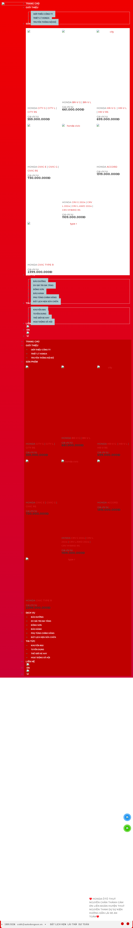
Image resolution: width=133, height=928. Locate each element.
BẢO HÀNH (36, 629)
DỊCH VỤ (30, 612)
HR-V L (122, 108)
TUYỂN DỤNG (37, 649)
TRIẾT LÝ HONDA (39, 354)
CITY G (42, 108)
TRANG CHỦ (32, 341)
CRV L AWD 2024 (82, 206)
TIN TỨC (30, 641)
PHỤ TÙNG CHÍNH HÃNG (42, 633)
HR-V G (111, 108)
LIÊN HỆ (30, 661)
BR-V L (87, 102)
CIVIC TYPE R (46, 264)
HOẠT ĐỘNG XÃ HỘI (40, 657)
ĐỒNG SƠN (36, 625)
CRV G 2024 (78, 202)
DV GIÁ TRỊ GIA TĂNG (41, 621)
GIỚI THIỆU (32, 345)
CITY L (51, 108)
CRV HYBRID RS (71, 210)
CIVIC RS (33, 170)
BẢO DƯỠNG (37, 617)
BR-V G (76, 102)
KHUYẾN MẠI (37, 645)
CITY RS (32, 112)
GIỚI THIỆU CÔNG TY (41, 350)
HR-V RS (103, 112)
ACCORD (112, 166)
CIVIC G (52, 166)
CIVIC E (42, 166)
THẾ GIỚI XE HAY (39, 653)
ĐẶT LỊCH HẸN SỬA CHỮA (43, 637)
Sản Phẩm (32, 361)
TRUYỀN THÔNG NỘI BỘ (42, 358)
